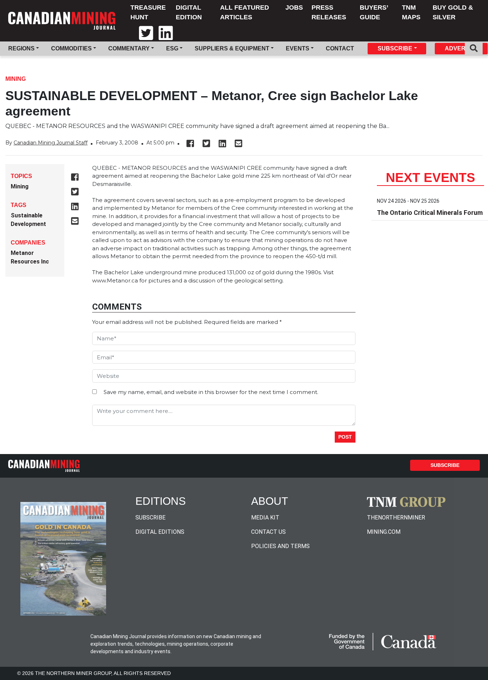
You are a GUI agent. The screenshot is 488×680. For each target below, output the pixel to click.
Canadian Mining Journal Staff (51, 142)
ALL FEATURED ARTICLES (244, 12)
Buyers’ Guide (374, 12)
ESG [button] (172, 48)
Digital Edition (189, 12)
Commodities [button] (71, 48)
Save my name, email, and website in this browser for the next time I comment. (211, 392)
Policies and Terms (280, 546)
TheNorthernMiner (396, 517)
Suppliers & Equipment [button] (232, 48)
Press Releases (329, 12)
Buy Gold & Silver (453, 12)
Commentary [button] (129, 48)
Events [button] (297, 48)
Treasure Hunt (148, 12)
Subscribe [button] (395, 48)
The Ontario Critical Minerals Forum (430, 212)
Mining (15, 79)
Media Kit (265, 517)
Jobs (294, 7)
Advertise (461, 48)
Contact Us (268, 531)
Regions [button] (21, 48)
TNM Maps (411, 12)
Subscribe (444, 465)
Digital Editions (159, 531)
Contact (340, 48)
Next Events (430, 177)
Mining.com (383, 531)
